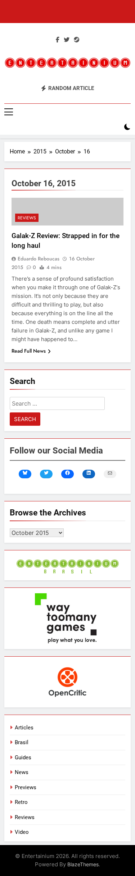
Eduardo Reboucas (38, 258)
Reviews (27, 218)
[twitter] (67, 40)
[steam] (77, 40)
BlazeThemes (83, 864)
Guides (23, 757)
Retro (21, 802)
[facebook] (58, 40)
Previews (25, 787)
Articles (24, 727)
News (21, 772)
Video (22, 832)
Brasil (21, 742)
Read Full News (29, 350)
